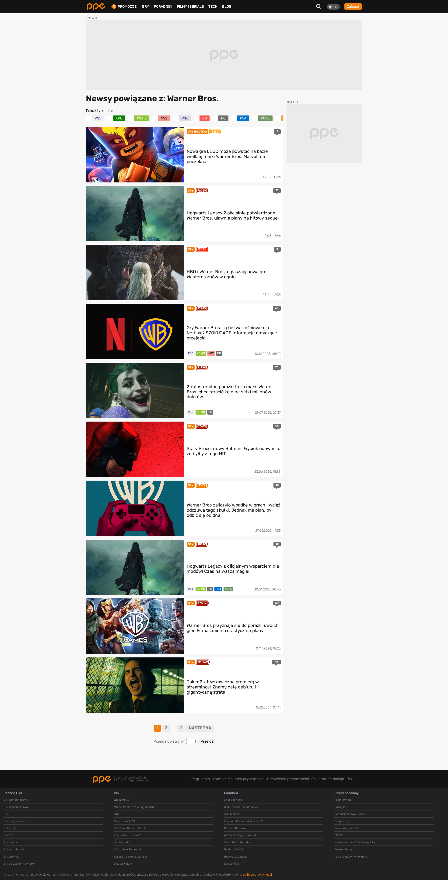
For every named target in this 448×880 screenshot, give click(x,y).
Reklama (318, 779)
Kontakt (219, 779)
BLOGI (227, 6)
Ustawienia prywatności (288, 779)
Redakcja (336, 779)
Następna (200, 728)
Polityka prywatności (246, 779)
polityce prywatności (257, 874)
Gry (145, 6)
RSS (350, 779)
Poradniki (163, 6)
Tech (212, 6)
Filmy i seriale (190, 6)
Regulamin (200, 779)
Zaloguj (353, 6)
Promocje (127, 7)
